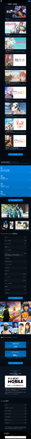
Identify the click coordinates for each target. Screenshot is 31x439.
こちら (15, 255)
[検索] (27, 1)
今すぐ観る (15, 154)
